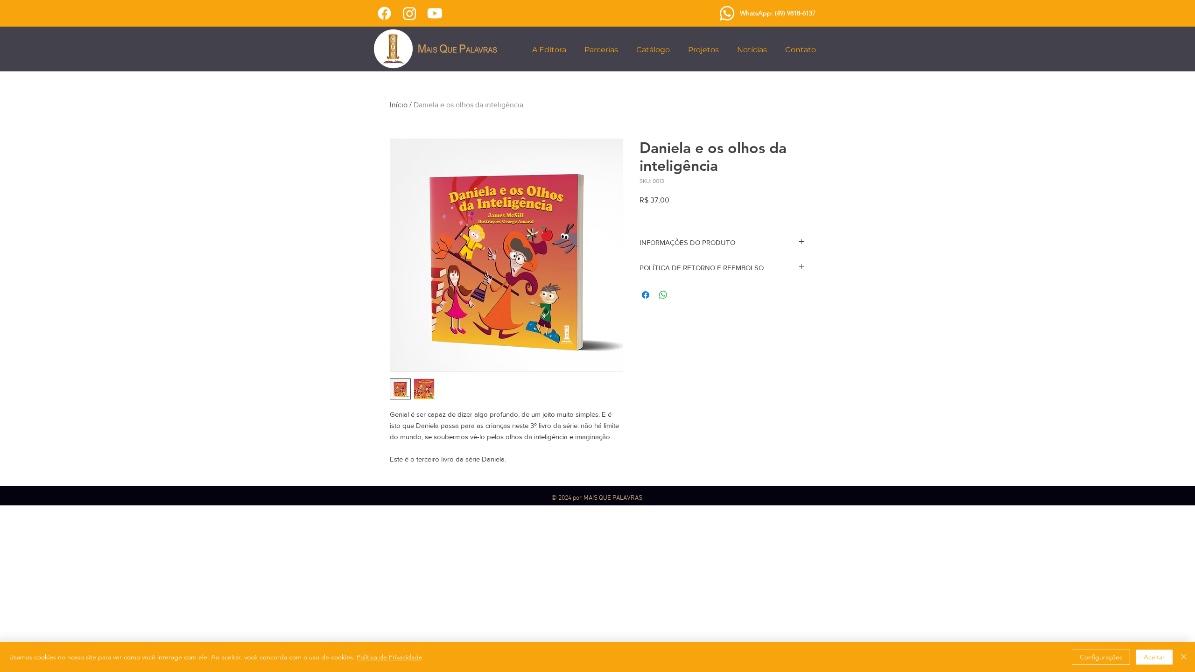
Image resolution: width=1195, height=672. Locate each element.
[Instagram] (409, 13)
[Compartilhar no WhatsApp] (663, 295)
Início (399, 105)
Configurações (1101, 657)
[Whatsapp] (727, 13)
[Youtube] (434, 13)
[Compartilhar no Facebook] (645, 295)
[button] (551, 50)
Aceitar (1154, 657)
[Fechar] (1183, 657)
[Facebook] (384, 13)
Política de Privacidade (389, 657)
